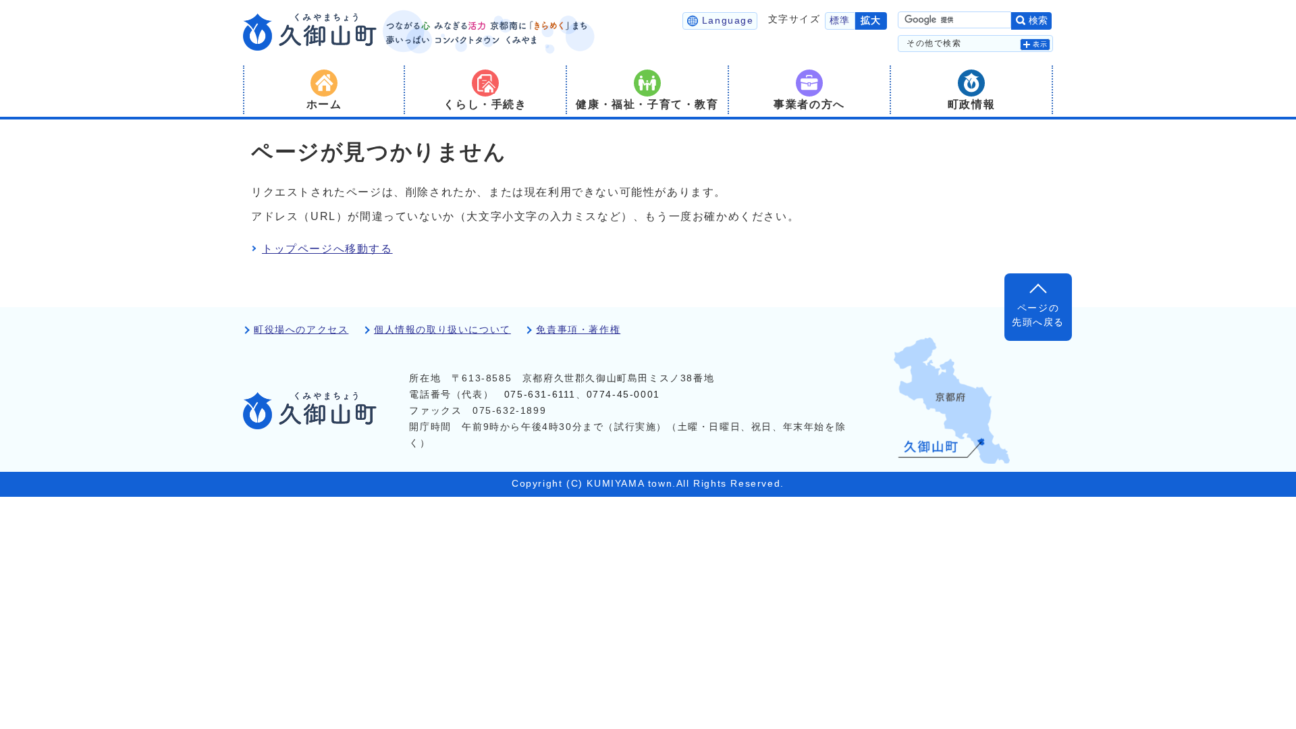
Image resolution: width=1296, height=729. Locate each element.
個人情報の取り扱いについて (442, 330)
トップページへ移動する (327, 248)
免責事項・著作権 (578, 330)
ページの (1038, 315)
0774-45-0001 (623, 394)
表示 (1040, 44)
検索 (1038, 21)
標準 (840, 21)
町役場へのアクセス (301, 330)
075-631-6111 (540, 394)
